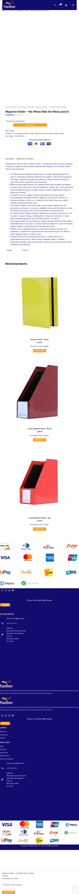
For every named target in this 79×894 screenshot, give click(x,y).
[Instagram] (6, 590)
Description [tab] (9, 159)
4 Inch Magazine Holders (26, 107)
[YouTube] (13, 590)
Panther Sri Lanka (39, 846)
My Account (4, 752)
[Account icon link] (66, 5)
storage (10, 136)
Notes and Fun (44, 133)
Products (3, 749)
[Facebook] (2, 590)
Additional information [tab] (25, 159)
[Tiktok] (9, 590)
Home (7, 107)
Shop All (13, 107)
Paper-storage (53, 133)
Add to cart (30, 125)
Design (31, 133)
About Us (3, 731)
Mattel (37, 133)
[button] (55, 5)
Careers (2, 738)
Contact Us (4, 735)
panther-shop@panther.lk (15, 618)
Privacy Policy (5, 756)
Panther (21, 136)
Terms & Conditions (6, 759)
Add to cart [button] (39, 350)
